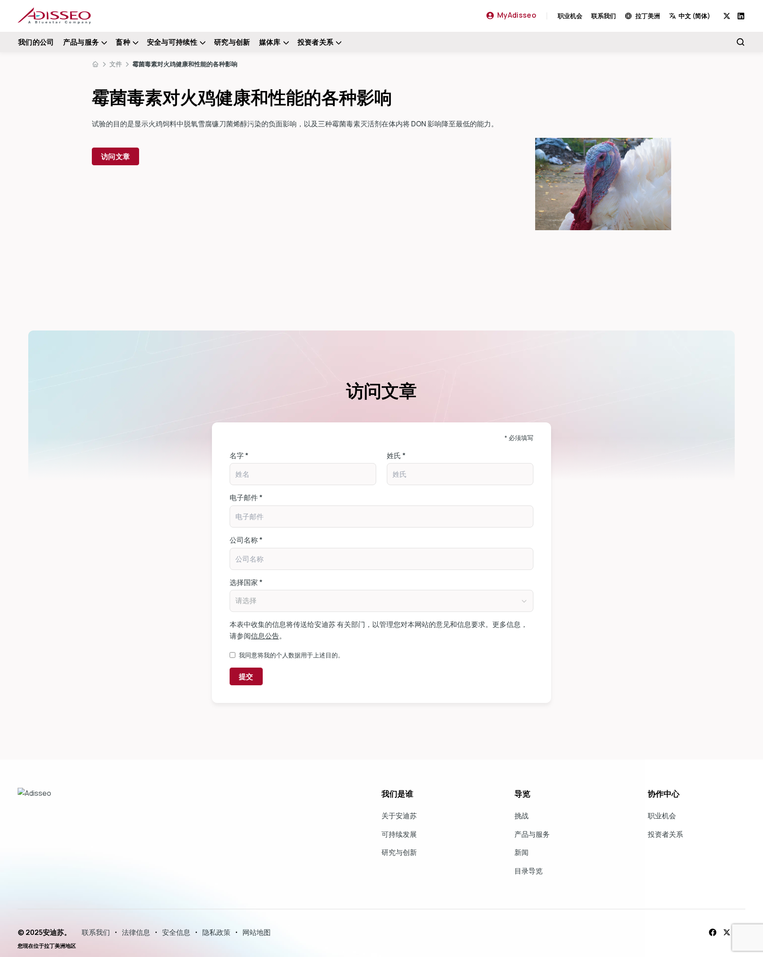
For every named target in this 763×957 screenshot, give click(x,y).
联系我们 (603, 15)
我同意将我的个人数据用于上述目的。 (291, 655)
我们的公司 (36, 42)
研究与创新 (232, 42)
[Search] (740, 42)
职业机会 (570, 15)
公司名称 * (246, 540)
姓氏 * (396, 455)
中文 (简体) (694, 15)
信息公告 (265, 636)
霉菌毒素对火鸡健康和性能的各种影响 (185, 64)
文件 (116, 64)
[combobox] (696, 16)
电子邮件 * (246, 497)
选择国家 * (246, 582)
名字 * (239, 455)
